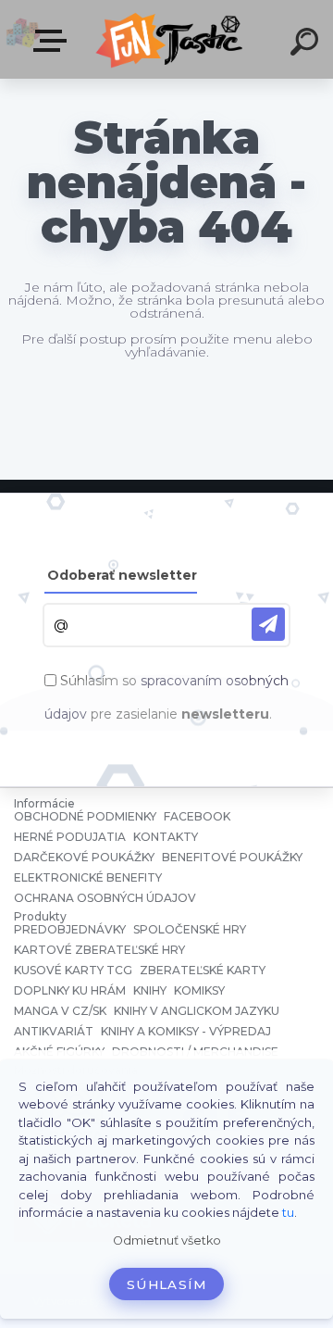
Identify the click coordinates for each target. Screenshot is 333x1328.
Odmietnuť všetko (167, 1240)
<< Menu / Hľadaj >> (53, 41)
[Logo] (171, 39)
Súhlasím (166, 1284)
